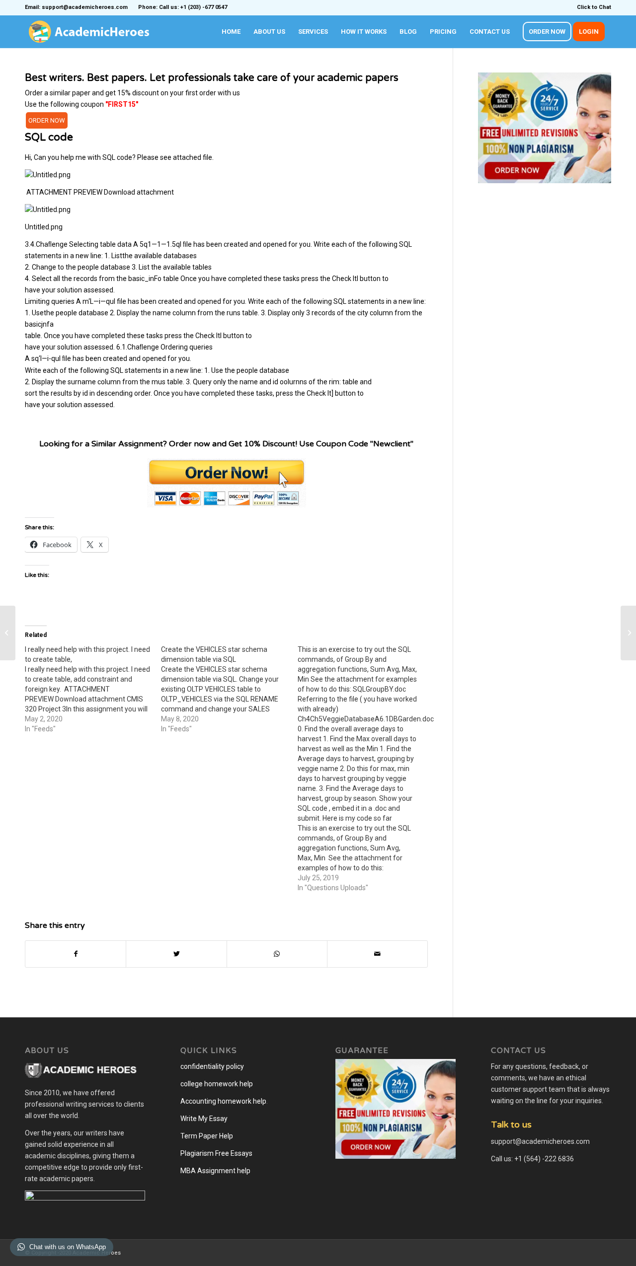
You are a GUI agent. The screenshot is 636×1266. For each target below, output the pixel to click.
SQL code (49, 137)
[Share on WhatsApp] (277, 954)
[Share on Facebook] (75, 954)
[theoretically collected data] (7, 633)
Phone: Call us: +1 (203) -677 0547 (182, 7)
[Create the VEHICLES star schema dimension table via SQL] (229, 689)
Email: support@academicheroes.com (76, 7)
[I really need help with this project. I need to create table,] (93, 689)
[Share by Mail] (377, 954)
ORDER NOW (46, 120)
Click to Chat (594, 7)
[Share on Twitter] (176, 954)
